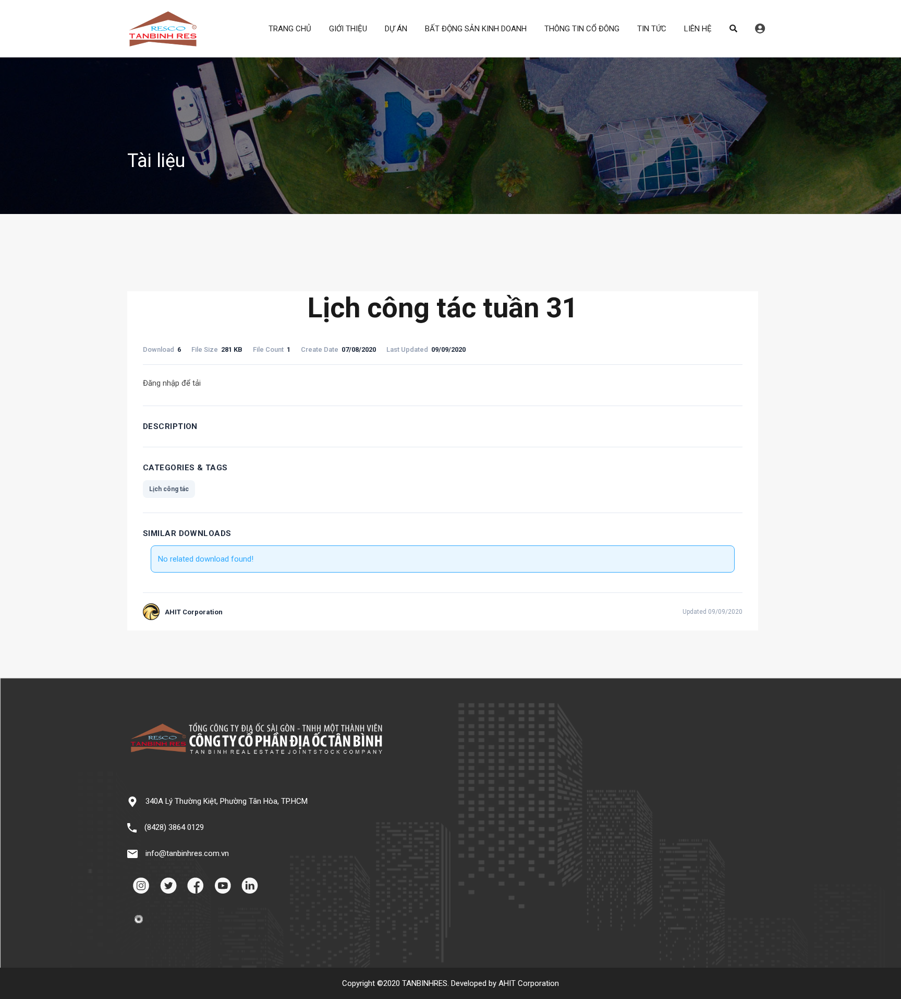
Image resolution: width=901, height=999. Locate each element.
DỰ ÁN (396, 28)
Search (733, 29)
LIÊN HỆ (698, 28)
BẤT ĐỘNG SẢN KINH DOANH (476, 28)
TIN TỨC (651, 28)
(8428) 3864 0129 (174, 827)
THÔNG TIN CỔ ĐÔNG (581, 28)
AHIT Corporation (528, 983)
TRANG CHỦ (290, 28)
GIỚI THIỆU (348, 28)
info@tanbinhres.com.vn (187, 853)
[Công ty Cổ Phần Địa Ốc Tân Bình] (162, 42)
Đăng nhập (760, 29)
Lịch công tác (169, 489)
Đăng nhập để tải (172, 383)
